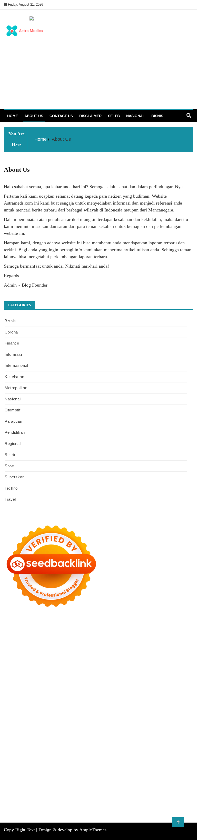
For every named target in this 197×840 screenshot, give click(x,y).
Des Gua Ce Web (178, 728)
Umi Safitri (107, 770)
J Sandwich (130, 728)
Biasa (84, 784)
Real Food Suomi (54, 708)
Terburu (109, 784)
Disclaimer (90, 116)
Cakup (147, 784)
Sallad (173, 673)
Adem (183, 784)
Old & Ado (145, 715)
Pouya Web (141, 694)
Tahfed (51, 742)
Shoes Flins (61, 701)
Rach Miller (148, 680)
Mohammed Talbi (86, 701)
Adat (47, 777)
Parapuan (13, 421)
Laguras (165, 680)
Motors (9, 625)
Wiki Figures (85, 632)
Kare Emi (100, 694)
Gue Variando (166, 715)
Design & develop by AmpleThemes (72, 829)
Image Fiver (93, 625)
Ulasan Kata (148, 791)
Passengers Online (137, 638)
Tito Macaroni (44, 735)
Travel (10, 499)
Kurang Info (164, 756)
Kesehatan (14, 377)
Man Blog (83, 742)
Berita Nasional (27, 763)
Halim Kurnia (86, 770)
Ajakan (171, 784)
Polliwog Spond (30, 632)
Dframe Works (56, 638)
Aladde (133, 659)
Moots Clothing (148, 666)
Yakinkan (109, 798)
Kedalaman (61, 798)
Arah (149, 777)
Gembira (93, 798)
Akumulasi (98, 777)
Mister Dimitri (25, 680)
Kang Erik (20, 742)
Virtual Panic (172, 666)
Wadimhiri (97, 638)
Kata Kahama (145, 645)
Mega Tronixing (150, 687)
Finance (12, 343)
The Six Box (23, 715)
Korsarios (93, 708)
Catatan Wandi (137, 749)
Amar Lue (84, 694)
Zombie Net (68, 673)
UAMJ (18, 722)
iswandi (175, 742)
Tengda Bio (13, 694)
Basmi (168, 777)
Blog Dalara (92, 645)
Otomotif (13, 410)
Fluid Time (12, 701)
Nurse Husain (15, 673)
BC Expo (151, 701)
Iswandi (68, 749)
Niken (97, 742)
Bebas (57, 784)
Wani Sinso (117, 659)
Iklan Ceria (181, 645)
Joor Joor (108, 701)
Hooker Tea (33, 694)
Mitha (18, 659)
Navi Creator (138, 742)
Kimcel (110, 625)
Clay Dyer (40, 728)
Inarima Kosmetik (136, 708)
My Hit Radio (165, 659)
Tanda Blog (160, 805)
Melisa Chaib (135, 652)
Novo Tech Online (94, 673)
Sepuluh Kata (70, 805)
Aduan (158, 784)
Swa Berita (95, 652)
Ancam (114, 777)
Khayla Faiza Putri (46, 749)
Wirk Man (66, 742)
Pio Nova (43, 701)
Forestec (56, 728)
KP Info (41, 666)
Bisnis (157, 116)
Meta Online (169, 652)
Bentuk (96, 784)
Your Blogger (133, 763)
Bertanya (181, 770)
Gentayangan (169, 791)
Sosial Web (113, 763)
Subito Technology (59, 632)
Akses (26, 791)
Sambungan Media (19, 805)
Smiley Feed (56, 687)
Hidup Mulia (88, 680)
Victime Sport (69, 715)
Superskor (14, 477)
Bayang (10, 784)
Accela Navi (33, 638)
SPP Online (36, 687)
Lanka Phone (127, 625)
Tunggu (121, 791)
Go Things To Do (18, 735)
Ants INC (114, 638)
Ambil (83, 777)
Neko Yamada (108, 632)
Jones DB (93, 735)
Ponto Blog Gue (130, 701)
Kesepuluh (167, 798)
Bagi (158, 777)
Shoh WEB (49, 673)
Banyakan (28, 798)
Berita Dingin (93, 805)
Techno (11, 488)
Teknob (175, 735)
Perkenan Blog (117, 805)
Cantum (134, 784)
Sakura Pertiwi (62, 770)
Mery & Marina (137, 673)
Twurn (108, 645)
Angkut (127, 777)
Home (12, 116)
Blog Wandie (105, 756)
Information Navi (70, 735)
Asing (139, 777)
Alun (65, 777)
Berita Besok (92, 763)
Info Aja (146, 770)
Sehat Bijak (164, 770)
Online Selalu (14, 770)
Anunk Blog (26, 625)
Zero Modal (177, 632)
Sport (10, 466)
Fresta (82, 659)
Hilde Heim (78, 638)
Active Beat (77, 722)
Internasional (16, 365)
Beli (20, 784)
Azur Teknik (47, 625)
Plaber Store (156, 632)
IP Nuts (87, 715)
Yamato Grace (33, 652)
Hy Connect (69, 666)
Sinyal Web (50, 763)
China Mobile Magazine (118, 680)
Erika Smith (99, 687)
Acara (21, 777)
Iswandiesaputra (17, 749)
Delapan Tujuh (70, 625)
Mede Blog (160, 694)
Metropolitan (16, 388)
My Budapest (148, 722)
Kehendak (149, 798)
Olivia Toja (114, 652)
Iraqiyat (28, 701)
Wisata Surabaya (115, 735)
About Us (33, 116)
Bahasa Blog (140, 805)
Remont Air (88, 728)
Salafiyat (164, 645)
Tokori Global (99, 722)
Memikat (78, 798)
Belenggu (71, 784)
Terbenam (43, 784)
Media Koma (70, 763)
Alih (73, 777)
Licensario (160, 708)
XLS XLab (33, 722)
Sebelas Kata (173, 763)
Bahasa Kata (96, 811)
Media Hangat (74, 811)
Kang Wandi (160, 749)
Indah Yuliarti (128, 770)
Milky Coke (125, 715)
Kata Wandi (114, 749)
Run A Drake (170, 722)
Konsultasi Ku (46, 805)
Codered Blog (182, 694)
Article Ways (170, 701)
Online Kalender (26, 708)
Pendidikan (15, 432)
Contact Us (61, 116)
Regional (13, 443)
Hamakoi (101, 666)
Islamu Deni (55, 652)
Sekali (135, 798)
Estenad (87, 666)
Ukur (133, 791)
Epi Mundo (124, 645)
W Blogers (12, 652)
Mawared (76, 708)
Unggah (97, 791)
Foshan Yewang (133, 632)
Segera (123, 798)
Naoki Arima (109, 728)
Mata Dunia (158, 735)
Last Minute (111, 708)
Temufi (49, 694)
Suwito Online (115, 742)
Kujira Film (65, 694)
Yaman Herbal (55, 722)
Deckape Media (123, 722)
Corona (11, 332)
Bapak (187, 791)
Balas (178, 777)
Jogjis (53, 659)
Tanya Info (52, 811)
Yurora (152, 652)
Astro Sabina (71, 645)
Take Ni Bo (13, 638)
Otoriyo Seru (104, 715)
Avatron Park (49, 645)
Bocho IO (23, 728)
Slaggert (146, 659)
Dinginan (11, 798)
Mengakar (12, 791)
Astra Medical (46, 715)
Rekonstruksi (47, 680)
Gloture (20, 687)
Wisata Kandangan (79, 756)
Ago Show (68, 680)
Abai (56, 777)
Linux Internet (151, 728)
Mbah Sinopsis (36, 659)
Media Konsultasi (29, 811)
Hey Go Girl (164, 625)
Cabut (121, 784)
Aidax (54, 666)
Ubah (109, 791)
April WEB (97, 659)
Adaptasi (34, 777)
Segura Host (174, 687)
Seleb (114, 116)
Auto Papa (29, 645)
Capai (85, 791)
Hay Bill (71, 728)
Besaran (43, 798)
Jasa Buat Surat (122, 666)
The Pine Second (123, 687)
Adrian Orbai (77, 687)
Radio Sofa (158, 742)
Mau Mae (37, 742)
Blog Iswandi (30, 756)
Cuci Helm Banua (90, 749)
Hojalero (117, 673)
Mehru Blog (76, 652)
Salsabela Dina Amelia (135, 756)
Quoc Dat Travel (167, 638)
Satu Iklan (154, 763)
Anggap (38, 791)
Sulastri (33, 673)
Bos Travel (138, 735)
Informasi (13, 354)
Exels (177, 680)
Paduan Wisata (38, 770)
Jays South (68, 659)
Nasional (135, 116)
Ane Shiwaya (120, 694)
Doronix (146, 625)
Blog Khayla (52, 756)
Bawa (29, 784)
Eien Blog (159, 673)
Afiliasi (9, 777)
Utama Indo (24, 666)
